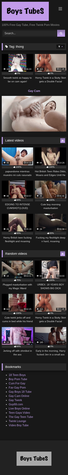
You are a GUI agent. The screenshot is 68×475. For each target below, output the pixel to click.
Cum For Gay (17, 383)
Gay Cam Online (19, 395)
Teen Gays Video (19, 412)
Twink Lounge (17, 421)
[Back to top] (57, 464)
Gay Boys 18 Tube (20, 391)
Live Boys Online (19, 408)
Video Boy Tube (19, 425)
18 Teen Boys (17, 375)
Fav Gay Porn (17, 387)
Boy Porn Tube (18, 379)
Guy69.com (16, 404)
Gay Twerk (15, 400)
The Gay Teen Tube (21, 416)
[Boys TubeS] (28, 12)
